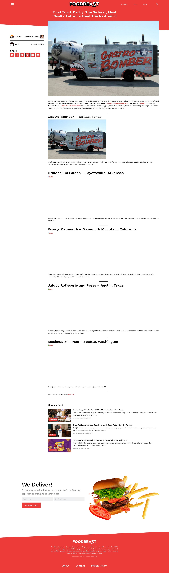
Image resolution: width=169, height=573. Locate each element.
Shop (145, 4)
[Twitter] (27, 55)
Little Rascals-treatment (71, 106)
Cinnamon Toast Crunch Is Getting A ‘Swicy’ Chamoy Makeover (100, 440)
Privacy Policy (99, 565)
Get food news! (31, 505)
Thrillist (142, 103)
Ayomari (75, 418)
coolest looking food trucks (117, 103)
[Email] (33, 55)
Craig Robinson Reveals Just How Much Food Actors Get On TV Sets (102, 425)
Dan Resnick (77, 433)
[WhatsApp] (12, 55)
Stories (124, 4)
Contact (80, 565)
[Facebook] (17, 55)
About (65, 565)
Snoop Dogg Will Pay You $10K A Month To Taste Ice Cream (98, 410)
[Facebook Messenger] (22, 55)
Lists (135, 4)
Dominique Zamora (32, 37)
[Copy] (38, 55)
